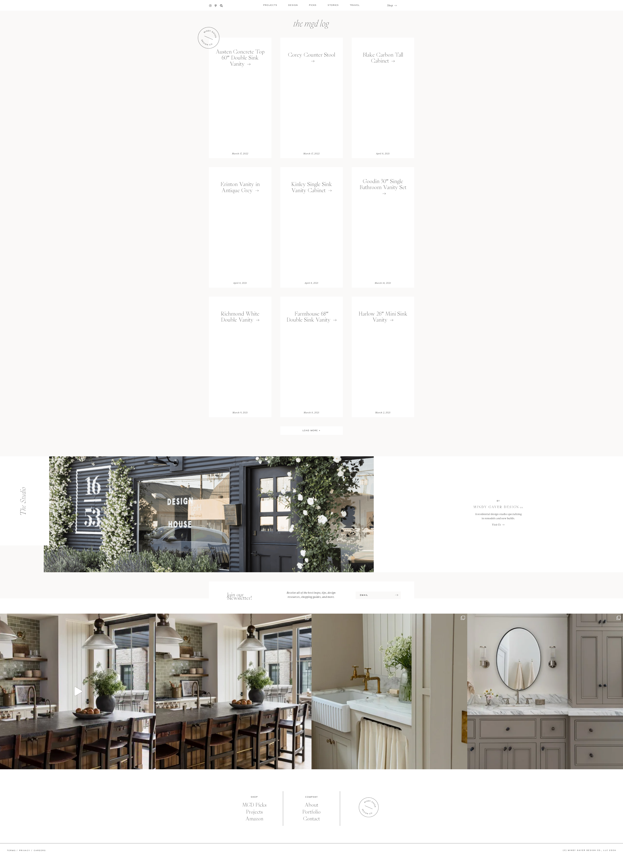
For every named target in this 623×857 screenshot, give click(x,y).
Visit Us (496, 524)
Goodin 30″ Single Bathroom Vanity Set (383, 184)
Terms (11, 850)
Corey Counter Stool (311, 54)
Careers (40, 850)
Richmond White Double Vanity (240, 316)
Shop (390, 5)
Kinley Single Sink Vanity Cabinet (311, 187)
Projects (254, 811)
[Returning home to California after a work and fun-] (389, 691)
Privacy (24, 850)
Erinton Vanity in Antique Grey (240, 187)
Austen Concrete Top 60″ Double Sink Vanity (240, 57)
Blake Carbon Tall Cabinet (383, 57)
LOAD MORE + (312, 431)
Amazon (254, 818)
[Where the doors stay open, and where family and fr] (78, 691)
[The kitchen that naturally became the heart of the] (234, 691)
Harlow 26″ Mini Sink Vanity (383, 316)
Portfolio (311, 811)
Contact (311, 818)
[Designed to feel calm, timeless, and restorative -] (545, 691)
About (311, 804)
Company (311, 797)
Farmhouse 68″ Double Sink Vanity (308, 316)
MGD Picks (254, 804)
